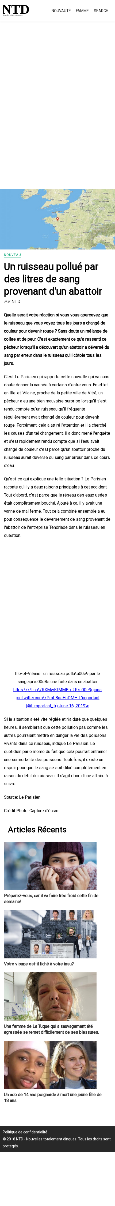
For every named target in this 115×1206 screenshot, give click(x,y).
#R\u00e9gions (87, 689)
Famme (82, 11)
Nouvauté (61, 11)
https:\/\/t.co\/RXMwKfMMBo (42, 689)
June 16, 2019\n (74, 705)
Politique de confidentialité (25, 1132)
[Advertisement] (57, 111)
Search (101, 11)
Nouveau (12, 255)
